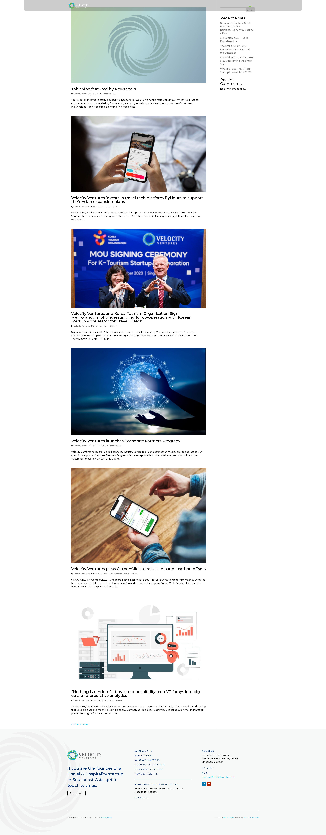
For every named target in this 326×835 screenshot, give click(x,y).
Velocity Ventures (82, 94)
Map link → (208, 768)
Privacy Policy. (106, 817)
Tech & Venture (130, 574)
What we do (143, 755)
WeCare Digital (228, 817)
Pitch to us (75, 793)
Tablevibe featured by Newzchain (103, 89)
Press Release (109, 94)
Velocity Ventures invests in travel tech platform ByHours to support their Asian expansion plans (137, 199)
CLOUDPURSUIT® (251, 817)
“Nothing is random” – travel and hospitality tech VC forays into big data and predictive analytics (135, 693)
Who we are (143, 751)
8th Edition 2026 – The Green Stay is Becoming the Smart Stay (237, 61)
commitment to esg (149, 769)
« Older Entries (79, 724)
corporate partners (150, 765)
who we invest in (147, 760)
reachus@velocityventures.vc (218, 777)
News (105, 446)
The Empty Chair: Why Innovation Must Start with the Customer (235, 49)
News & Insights (146, 774)
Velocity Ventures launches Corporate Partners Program (125, 441)
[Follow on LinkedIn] (204, 784)
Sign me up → (142, 798)
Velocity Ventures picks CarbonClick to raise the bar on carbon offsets (138, 568)
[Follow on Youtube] (209, 784)
